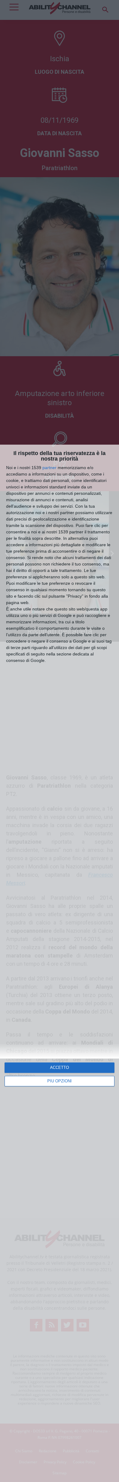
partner (49, 467)
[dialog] (59, 963)
